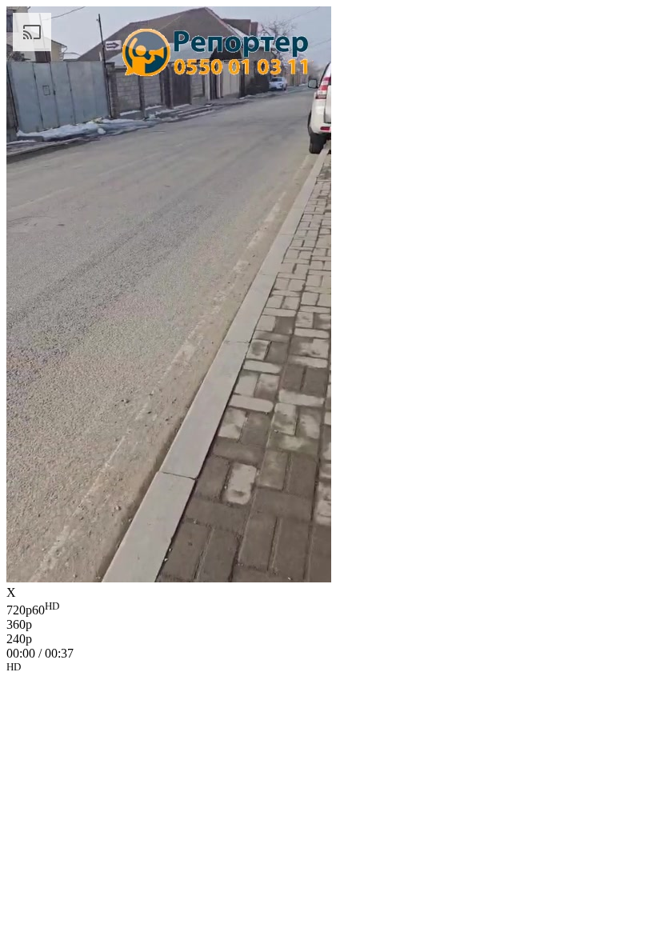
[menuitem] (328, 609)
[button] (328, 669)
